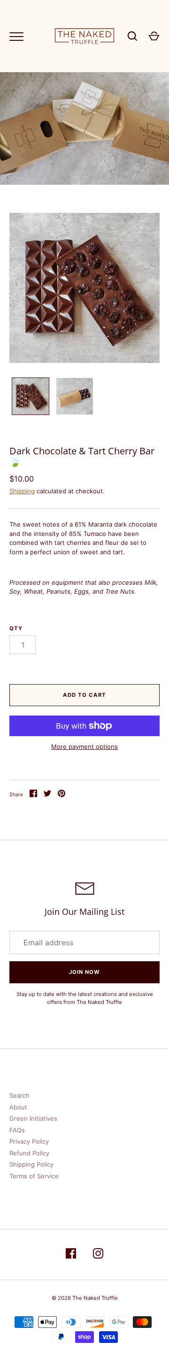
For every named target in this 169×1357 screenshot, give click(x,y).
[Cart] (154, 36)
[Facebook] (71, 1254)
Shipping (22, 491)
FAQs (17, 1130)
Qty (16, 628)
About (18, 1107)
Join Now (84, 972)
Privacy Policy (29, 1141)
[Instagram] (98, 1254)
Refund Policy (29, 1153)
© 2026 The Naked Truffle (85, 1298)
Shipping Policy (31, 1164)
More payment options (84, 746)
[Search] (132, 36)
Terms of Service (34, 1176)
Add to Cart (84, 695)
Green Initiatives (33, 1118)
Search (19, 1095)
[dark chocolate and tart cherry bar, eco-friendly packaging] (74, 396)
